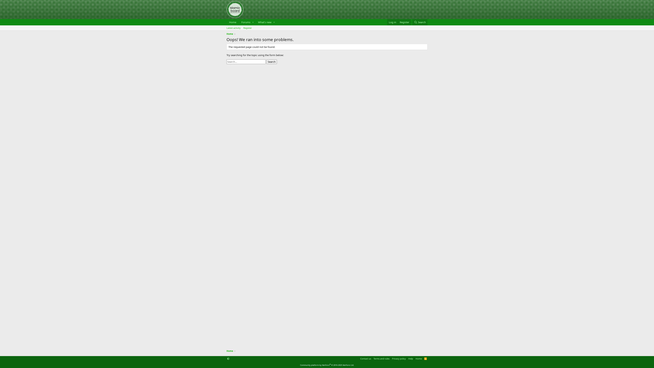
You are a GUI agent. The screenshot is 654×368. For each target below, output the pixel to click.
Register (247, 27)
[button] (253, 22)
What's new (264, 22)
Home (232, 22)
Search (272, 61)
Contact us (365, 358)
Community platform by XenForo (327, 365)
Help (410, 358)
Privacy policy (399, 358)
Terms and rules (381, 358)
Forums (245, 22)
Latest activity (234, 27)
